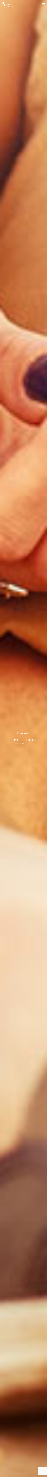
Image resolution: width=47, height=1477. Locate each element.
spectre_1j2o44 (24, 740)
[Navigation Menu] (43, 4)
